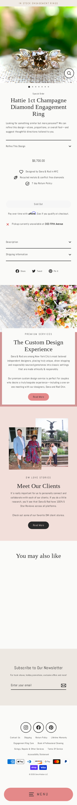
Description (12, 242)
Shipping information (17, 254)
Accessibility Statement (38, 754)
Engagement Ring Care (24, 743)
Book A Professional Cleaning (50, 743)
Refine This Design (15, 146)
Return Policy (41, 737)
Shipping (28, 737)
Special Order (38, 93)
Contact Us (15, 737)
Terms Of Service (55, 748)
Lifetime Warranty (59, 737)
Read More (38, 396)
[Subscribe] (63, 685)
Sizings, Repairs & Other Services (29, 748)
